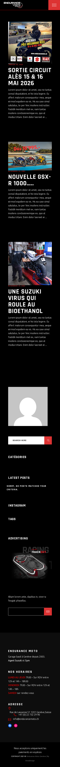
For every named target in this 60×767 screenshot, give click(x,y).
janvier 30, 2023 (15, 64)
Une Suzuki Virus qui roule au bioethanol (25, 301)
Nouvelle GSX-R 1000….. (29, 180)
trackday (12, 525)
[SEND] (48, 611)
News (31, 64)
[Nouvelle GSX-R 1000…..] (30, 156)
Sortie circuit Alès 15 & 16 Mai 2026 (29, 76)
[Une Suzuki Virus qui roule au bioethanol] (30, 263)
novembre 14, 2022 (16, 171)
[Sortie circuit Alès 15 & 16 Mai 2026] (30, 43)
